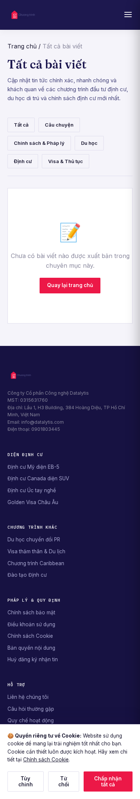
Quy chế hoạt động (30, 720)
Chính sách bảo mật (31, 612)
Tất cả (21, 125)
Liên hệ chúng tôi (28, 697)
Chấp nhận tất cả (108, 781)
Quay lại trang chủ (70, 285)
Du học (89, 143)
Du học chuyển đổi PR (33, 539)
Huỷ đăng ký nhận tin (32, 659)
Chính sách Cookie (30, 636)
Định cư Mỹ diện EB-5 (33, 467)
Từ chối (63, 781)
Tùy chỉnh (25, 781)
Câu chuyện (59, 125)
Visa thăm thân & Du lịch (36, 551)
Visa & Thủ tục (65, 161)
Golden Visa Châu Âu (32, 502)
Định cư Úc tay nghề (31, 490)
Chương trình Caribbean (35, 563)
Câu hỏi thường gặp (30, 709)
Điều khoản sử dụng (31, 624)
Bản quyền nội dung (31, 648)
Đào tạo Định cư (27, 575)
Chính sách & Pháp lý (39, 143)
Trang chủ (22, 46)
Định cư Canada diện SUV (38, 478)
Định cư (23, 161)
